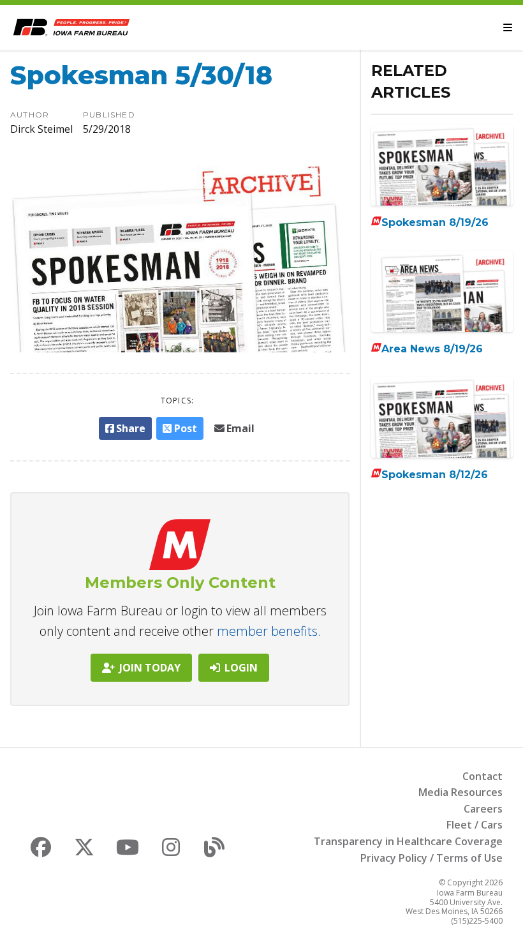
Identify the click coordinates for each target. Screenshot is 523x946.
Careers (483, 809)
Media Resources (460, 792)
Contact (482, 776)
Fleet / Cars (474, 825)
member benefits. (269, 631)
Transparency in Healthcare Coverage (408, 841)
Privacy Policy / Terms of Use (431, 858)
